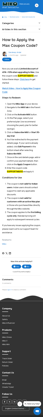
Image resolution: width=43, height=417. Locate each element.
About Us (6, 315)
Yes (17, 266)
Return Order (7, 362)
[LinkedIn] (10, 253)
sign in (9, 290)
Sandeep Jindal (14, 52)
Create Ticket (8, 387)
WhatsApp (6, 383)
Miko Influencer (8, 323)
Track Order (7, 358)
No (28, 266)
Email (4, 380)
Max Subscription (14, 17)
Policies (5, 365)
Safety (5, 319)
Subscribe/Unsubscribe (28, 17)
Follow (7, 59)
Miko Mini (6, 344)
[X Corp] (6, 253)
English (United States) (15, 408)
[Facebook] (3, 253)
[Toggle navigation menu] (36, 5)
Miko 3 (4, 340)
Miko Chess (7, 337)
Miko (5, 17)
